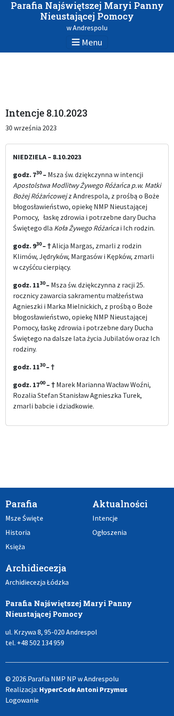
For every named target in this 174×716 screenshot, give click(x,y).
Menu (91, 42)
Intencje (105, 518)
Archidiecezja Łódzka (37, 582)
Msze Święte (24, 518)
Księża (15, 546)
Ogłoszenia (109, 532)
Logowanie (22, 700)
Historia (17, 532)
